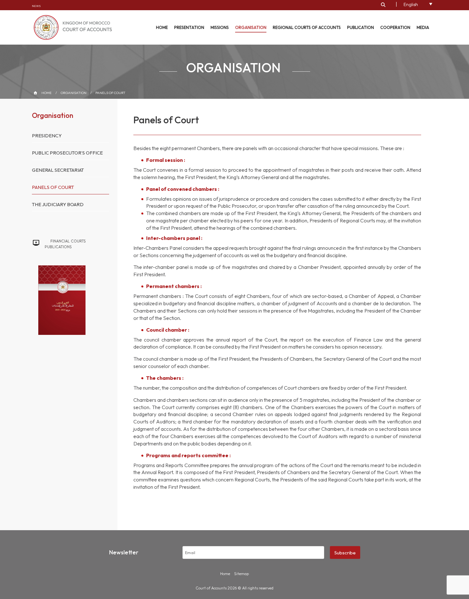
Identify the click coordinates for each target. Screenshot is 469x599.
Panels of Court (110, 92)
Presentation (189, 27)
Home (162, 27)
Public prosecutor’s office (67, 153)
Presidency (47, 136)
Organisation (250, 27)
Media (423, 27)
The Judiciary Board (58, 204)
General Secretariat (58, 170)
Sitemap (241, 573)
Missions (220, 27)
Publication (360, 27)
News (36, 6)
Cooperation (395, 27)
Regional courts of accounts (307, 27)
